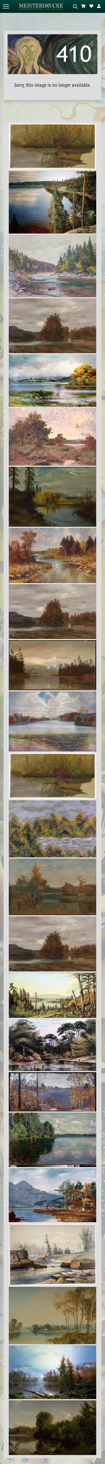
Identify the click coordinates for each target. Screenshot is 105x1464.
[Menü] (6, 6)
